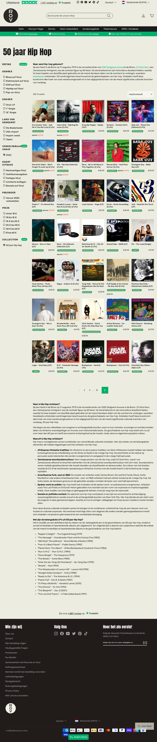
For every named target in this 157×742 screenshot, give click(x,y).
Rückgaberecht (12, 681)
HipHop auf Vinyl (14, 88)
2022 (8, 155)
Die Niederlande (14, 128)
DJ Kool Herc (142, 67)
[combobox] (77, 16)
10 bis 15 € (11, 217)
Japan (9, 139)
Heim (21, 29)
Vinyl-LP (10, 105)
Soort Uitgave (7, 163)
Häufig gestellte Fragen (16, 648)
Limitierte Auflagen (16, 182)
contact (95, 34)
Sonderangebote (91, 29)
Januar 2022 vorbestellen (12, 199)
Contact (9, 638)
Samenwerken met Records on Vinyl (22, 662)
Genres (51, 29)
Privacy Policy (12, 691)
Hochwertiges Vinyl (16, 170)
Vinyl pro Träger (36, 29)
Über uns (9, 633)
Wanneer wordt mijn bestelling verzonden (25, 672)
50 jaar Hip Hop (14, 245)
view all (23, 64)
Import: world (13, 135)
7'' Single (10, 108)
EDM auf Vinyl (13, 85)
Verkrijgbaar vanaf (12, 148)
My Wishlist (10, 657)
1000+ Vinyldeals (129, 29)
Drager (7, 99)
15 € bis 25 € (12, 221)
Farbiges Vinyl (13, 178)
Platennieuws (110, 29)
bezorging (33, 34)
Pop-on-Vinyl (13, 92)
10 (97, 390)
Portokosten (11, 652)
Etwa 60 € (11, 232)
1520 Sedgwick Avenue (112, 67)
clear (24, 146)
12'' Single (11, 112)
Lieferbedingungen (14, 676)
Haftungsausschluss (15, 667)
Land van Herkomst (9, 121)
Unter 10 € (11, 213)
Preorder (9, 192)
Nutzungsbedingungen (16, 686)
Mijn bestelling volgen (15, 643)
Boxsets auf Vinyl (15, 185)
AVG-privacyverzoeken (16, 695)
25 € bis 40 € (13, 225)
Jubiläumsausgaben (16, 174)
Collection (10, 239)
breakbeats (38, 76)
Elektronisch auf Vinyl (17, 81)
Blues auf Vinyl (13, 77)
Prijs (6, 208)
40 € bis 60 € (13, 229)
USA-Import (12, 131)
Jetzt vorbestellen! (69, 29)
